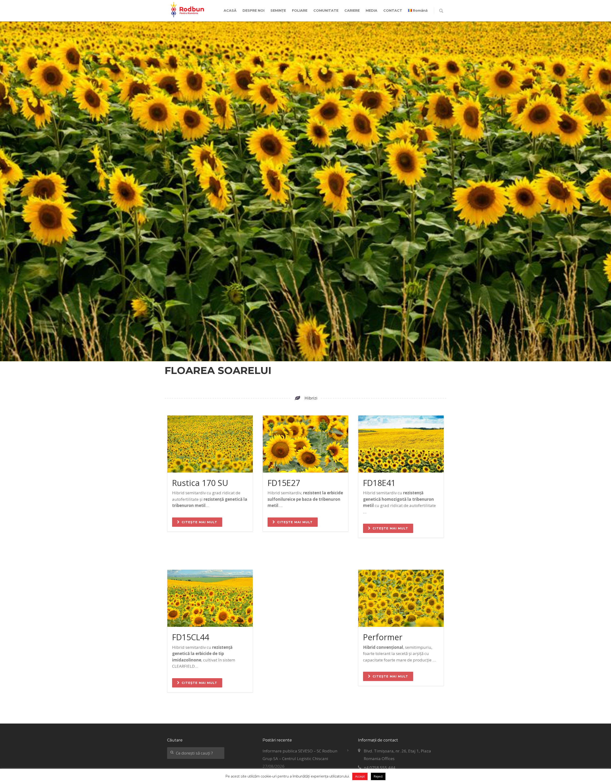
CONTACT (392, 10)
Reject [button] (378, 776)
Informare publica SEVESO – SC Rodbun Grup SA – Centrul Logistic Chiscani (300, 754)
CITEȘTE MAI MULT (199, 522)
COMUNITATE (325, 10)
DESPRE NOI (253, 10)
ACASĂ (230, 10)
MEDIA (371, 10)
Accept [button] (360, 776)
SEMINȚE (278, 10)
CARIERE (352, 10)
